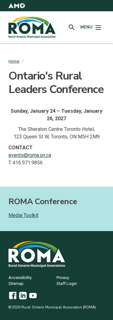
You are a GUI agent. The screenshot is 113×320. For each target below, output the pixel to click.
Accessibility (20, 278)
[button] (16, 5)
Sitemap (16, 284)
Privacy (62, 278)
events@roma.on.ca (29, 155)
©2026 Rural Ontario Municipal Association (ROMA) (52, 307)
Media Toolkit (23, 215)
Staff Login (66, 284)
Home (13, 61)
